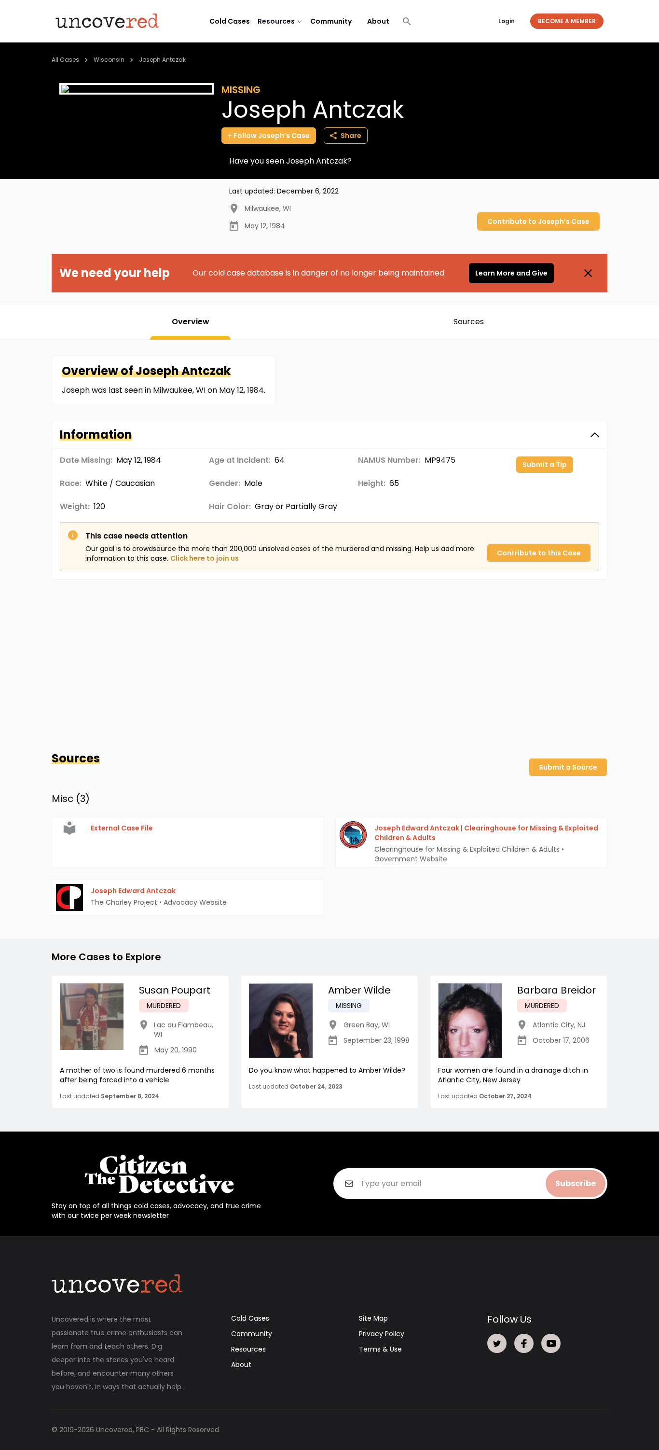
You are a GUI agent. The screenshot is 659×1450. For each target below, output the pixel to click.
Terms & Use (380, 1349)
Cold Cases (229, 21)
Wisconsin (109, 59)
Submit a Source (568, 767)
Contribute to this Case (539, 553)
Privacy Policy (381, 1334)
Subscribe (575, 1183)
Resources (248, 1349)
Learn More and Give (511, 273)
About (378, 21)
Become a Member (567, 21)
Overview (190, 321)
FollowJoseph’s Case (271, 135)
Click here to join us (204, 558)
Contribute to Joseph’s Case (538, 221)
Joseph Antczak (162, 59)
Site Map (373, 1318)
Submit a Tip (544, 465)
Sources (468, 321)
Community (331, 21)
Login (506, 21)
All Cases (65, 59)
